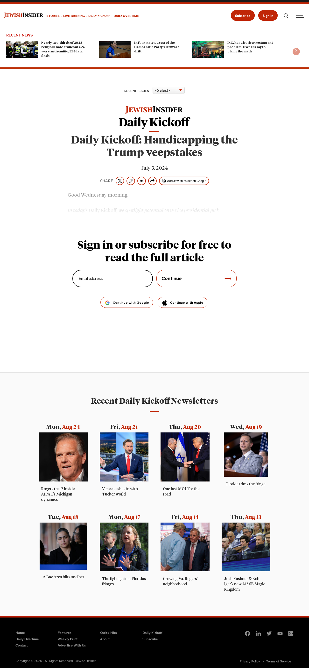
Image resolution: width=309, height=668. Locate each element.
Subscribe (242, 15)
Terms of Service (278, 661)
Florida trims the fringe (246, 484)
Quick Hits (108, 632)
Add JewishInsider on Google (186, 181)
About (105, 639)
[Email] (141, 181)
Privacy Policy (250, 661)
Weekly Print (67, 639)
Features (64, 632)
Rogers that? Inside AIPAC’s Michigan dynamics (58, 494)
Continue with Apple (186, 302)
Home (20, 632)
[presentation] (296, 51)
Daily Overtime (27, 639)
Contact (21, 645)
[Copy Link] (130, 181)
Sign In (268, 15)
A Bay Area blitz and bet (63, 577)
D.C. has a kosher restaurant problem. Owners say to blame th (250, 47)
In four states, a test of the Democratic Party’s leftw (157, 47)
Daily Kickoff (152, 632)
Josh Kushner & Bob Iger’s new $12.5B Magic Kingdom (244, 584)
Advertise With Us (72, 645)
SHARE (106, 181)
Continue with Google (131, 302)
